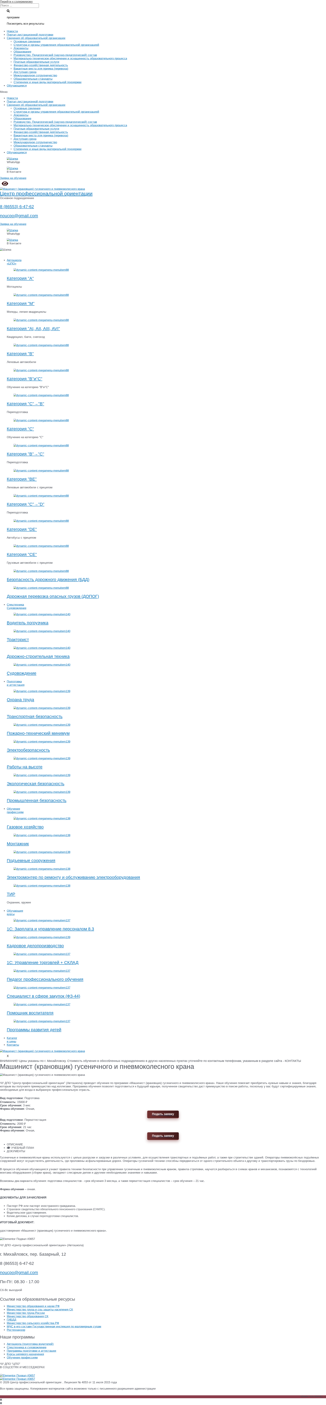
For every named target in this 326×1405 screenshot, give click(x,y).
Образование (22, 51)
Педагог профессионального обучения (45, 979)
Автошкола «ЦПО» (14, 262)
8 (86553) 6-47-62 (17, 206)
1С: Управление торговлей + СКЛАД (42, 962)
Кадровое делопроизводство (35, 945)
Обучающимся (17, 85)
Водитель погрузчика (27, 622)
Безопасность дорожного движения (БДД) (48, 579)
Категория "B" (20, 353)
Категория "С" (20, 428)
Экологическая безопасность (35, 783)
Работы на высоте (24, 766)
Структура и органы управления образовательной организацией (56, 44)
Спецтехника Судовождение (16, 606)
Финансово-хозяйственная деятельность (41, 65)
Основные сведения (27, 41)
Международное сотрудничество (35, 75)
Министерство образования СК (27, 1316)
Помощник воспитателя (30, 1012)
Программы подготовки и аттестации (31, 1350)
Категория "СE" (22, 554)
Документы (21, 48)
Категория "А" (20, 278)
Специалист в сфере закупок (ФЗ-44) (43, 996)
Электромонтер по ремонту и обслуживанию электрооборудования (73, 877)
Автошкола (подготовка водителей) (30, 1344)
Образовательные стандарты (33, 78)
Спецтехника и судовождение (26, 1347)
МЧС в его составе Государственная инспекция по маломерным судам (54, 1326)
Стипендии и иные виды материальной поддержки (48, 82)
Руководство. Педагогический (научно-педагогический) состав (55, 55)
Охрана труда (20, 699)
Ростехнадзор (16, 1330)
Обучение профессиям (15, 810)
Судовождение (21, 673)
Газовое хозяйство (25, 827)
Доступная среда (25, 72)
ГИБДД (11, 1319)
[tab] (166, 1144)
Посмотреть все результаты (25, 23)
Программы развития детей (34, 1029)
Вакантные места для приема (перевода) (41, 68)
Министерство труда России (26, 1313)
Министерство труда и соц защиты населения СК (40, 1309)
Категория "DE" (22, 529)
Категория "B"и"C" (24, 378)
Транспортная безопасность (34, 716)
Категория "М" (20, 303)
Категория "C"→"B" (25, 403)
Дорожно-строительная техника (38, 656)
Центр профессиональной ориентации (46, 193)
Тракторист (18, 639)
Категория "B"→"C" (25, 454)
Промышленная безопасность (36, 800)
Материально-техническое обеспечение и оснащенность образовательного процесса (70, 58)
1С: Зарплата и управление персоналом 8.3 (50, 928)
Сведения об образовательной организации (36, 38)
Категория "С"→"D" (25, 504)
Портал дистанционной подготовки (30, 34)
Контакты (13, 1044)
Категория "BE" (22, 479)
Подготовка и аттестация (15, 683)
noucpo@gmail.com (19, 215)
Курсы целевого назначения (25, 1354)
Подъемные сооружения (31, 860)
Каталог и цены (12, 1039)
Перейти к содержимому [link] (16, 1)
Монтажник (18, 843)
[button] (163, 92)
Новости (12, 31)
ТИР (11, 894)
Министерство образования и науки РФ (33, 1306)
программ (13, 17)
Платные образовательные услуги (36, 61)
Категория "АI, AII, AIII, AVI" (33, 328)
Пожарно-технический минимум (38, 733)
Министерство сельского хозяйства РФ (33, 1323)
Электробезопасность (28, 750)
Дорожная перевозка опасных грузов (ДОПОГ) (53, 596)
